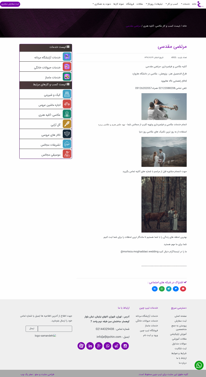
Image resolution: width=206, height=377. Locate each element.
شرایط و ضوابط (179, 353)
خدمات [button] (186, 4)
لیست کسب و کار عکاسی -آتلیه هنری (161, 26)
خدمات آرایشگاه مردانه (147, 316)
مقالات (139, 4)
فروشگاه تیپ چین (149, 331)
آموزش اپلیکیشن (178, 334)
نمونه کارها (118, 4)
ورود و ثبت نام (150, 335)
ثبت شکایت (181, 349)
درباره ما (183, 363)
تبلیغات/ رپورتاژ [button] (155, 4)
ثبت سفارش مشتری (10, 4)
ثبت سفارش (181, 321)
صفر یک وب (27, 374)
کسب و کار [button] (172, 4)
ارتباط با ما (181, 358)
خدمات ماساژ (151, 326)
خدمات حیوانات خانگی (147, 321)
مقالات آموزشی (179, 339)
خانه (193, 4)
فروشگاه (130, 4)
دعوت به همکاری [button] (103, 4)
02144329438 (105, 329)
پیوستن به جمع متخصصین (179, 327)
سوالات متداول (179, 344)
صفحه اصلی (181, 316)
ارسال (31, 328)
